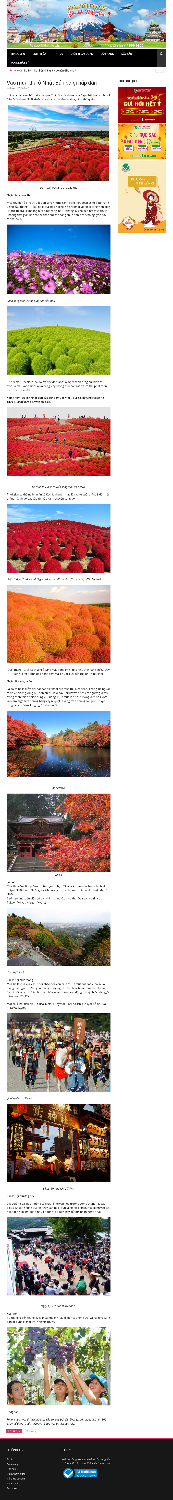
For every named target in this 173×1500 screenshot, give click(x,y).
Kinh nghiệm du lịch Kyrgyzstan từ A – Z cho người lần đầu (58, 70)
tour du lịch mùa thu (33, 1419)
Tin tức (58, 53)
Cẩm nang (107, 53)
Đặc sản (126, 53)
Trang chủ (17, 53)
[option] (94, 71)
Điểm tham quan (82, 53)
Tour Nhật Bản (20, 62)
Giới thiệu (39, 53)
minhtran (11, 88)
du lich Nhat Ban (32, 398)
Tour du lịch (13, 1483)
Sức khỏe (12, 1488)
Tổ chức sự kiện (16, 1478)
